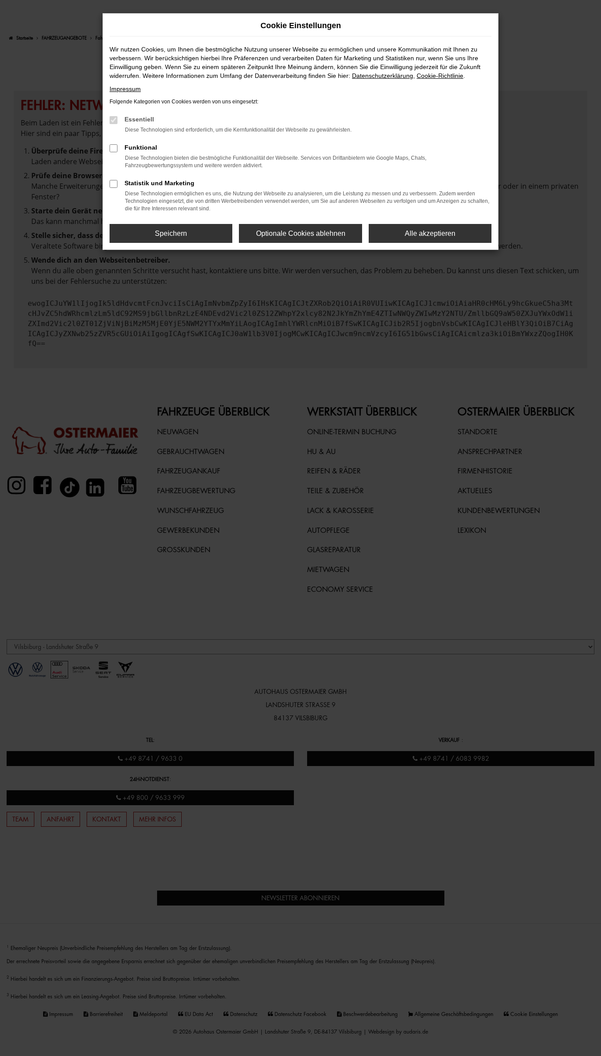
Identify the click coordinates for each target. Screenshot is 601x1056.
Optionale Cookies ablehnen (300, 233)
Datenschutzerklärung (382, 75)
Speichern (171, 233)
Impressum (125, 88)
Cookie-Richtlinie (440, 75)
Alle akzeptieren (430, 233)
